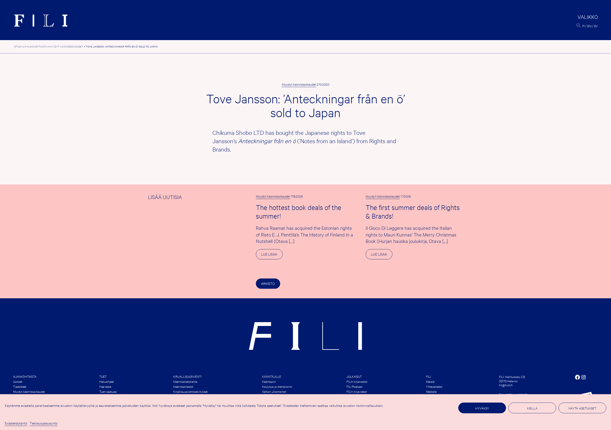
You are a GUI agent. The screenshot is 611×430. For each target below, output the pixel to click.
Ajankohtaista (25, 376)
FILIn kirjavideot (357, 391)
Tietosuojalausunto (44, 423)
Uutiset (17, 381)
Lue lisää (271, 255)
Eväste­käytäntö (16, 423)
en (589, 26)
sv (596, 26)
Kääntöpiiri (269, 381)
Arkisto (268, 283)
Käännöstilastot (183, 386)
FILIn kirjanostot (357, 381)
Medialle (431, 391)
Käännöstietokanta (185, 381)
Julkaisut (354, 376)
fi (583, 26)
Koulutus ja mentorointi (277, 386)
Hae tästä (105, 386)
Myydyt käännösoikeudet (299, 84)
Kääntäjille (271, 376)
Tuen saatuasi (108, 391)
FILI (428, 376)
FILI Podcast (354, 386)
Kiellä (532, 408)
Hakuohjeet (106, 381)
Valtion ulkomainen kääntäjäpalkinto (274, 393)
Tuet (103, 376)
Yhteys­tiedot (434, 386)
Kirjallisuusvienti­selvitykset (190, 391)
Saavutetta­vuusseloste (513, 394)
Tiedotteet (19, 386)
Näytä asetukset (582, 408)
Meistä (430, 381)
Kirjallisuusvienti (187, 376)
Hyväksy (482, 408)
